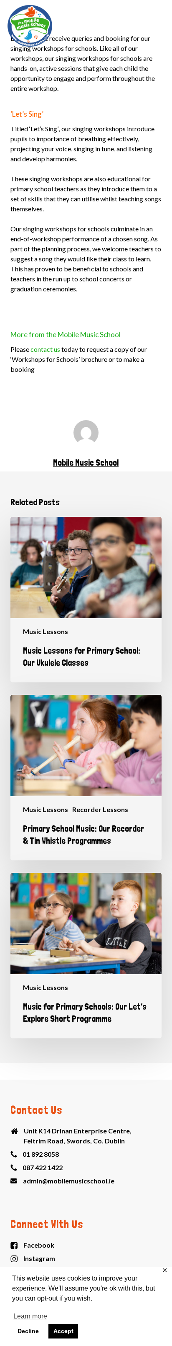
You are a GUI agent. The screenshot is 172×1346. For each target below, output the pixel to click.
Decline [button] (28, 1331)
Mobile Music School (86, 462)
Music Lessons (45, 631)
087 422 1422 (43, 1167)
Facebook (38, 1245)
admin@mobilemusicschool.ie (68, 1181)
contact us (45, 349)
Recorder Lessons (100, 809)
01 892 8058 (41, 1154)
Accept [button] (63, 1331)
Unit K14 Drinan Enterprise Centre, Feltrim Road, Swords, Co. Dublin (78, 1136)
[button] (159, 26)
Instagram (39, 1258)
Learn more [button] (30, 1316)
